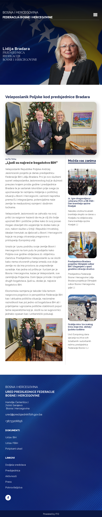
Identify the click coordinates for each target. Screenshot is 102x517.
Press (8, 481)
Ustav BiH (11, 437)
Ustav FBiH (11, 443)
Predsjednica (12, 470)
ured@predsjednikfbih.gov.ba (23, 414)
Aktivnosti (11, 476)
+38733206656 (13, 421)
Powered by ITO (51, 514)
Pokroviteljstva (13, 487)
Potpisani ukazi (13, 448)
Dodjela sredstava (15, 464)
